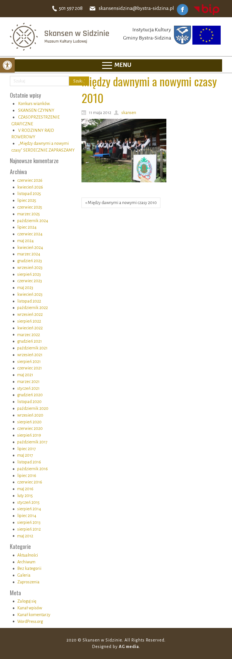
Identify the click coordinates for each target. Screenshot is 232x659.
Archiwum (26, 562)
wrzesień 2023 (29, 267)
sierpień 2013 (28, 522)
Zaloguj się (26, 601)
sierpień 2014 (29, 509)
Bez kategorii (29, 568)
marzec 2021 (28, 381)
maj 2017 (25, 455)
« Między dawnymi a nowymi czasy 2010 (121, 202)
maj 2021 (25, 375)
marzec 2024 (28, 254)
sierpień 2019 (29, 435)
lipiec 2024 (26, 227)
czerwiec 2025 (29, 207)
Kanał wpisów (29, 608)
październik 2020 (32, 408)
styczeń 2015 (28, 502)
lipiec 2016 (26, 475)
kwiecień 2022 (30, 328)
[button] (7, 65)
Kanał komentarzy (33, 614)
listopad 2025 (29, 193)
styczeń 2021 (28, 388)
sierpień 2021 (29, 361)
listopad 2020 (29, 401)
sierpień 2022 (29, 321)
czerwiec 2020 (30, 428)
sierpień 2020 (29, 422)
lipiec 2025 (26, 200)
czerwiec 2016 (29, 482)
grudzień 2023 (29, 261)
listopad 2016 (29, 462)
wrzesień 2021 (29, 355)
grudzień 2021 (29, 341)
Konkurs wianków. (34, 103)
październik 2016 (32, 469)
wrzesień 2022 (30, 314)
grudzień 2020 (30, 395)
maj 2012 (25, 536)
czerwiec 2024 (29, 234)
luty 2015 (25, 495)
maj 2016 (25, 489)
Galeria (24, 575)
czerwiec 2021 (29, 368)
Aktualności (27, 555)
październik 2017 (32, 442)
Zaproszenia (28, 582)
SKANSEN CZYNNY (36, 110)
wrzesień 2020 (30, 415)
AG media (129, 646)
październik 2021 (32, 348)
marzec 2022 (28, 334)
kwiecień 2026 (30, 187)
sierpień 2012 (29, 529)
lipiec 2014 (26, 515)
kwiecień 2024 (30, 247)
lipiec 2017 (26, 448)
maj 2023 (25, 287)
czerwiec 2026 (29, 180)
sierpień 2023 (29, 274)
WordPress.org (30, 621)
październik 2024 (32, 220)
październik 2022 (32, 307)
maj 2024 (25, 240)
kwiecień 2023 (29, 294)
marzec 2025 (28, 214)
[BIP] (206, 9)
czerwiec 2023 (29, 281)
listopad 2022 (29, 301)
